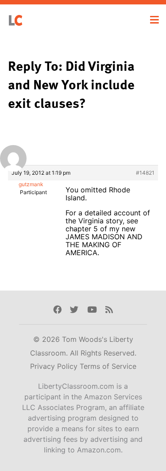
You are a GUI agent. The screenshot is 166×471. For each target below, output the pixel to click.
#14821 (145, 172)
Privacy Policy (55, 366)
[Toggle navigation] (154, 20)
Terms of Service (108, 366)
